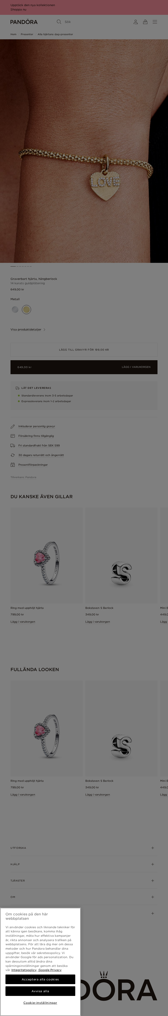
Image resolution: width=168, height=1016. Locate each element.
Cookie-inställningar (40, 1002)
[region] (40, 962)
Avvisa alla (40, 991)
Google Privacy (49, 970)
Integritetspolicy (24, 970)
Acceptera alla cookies (40, 979)
